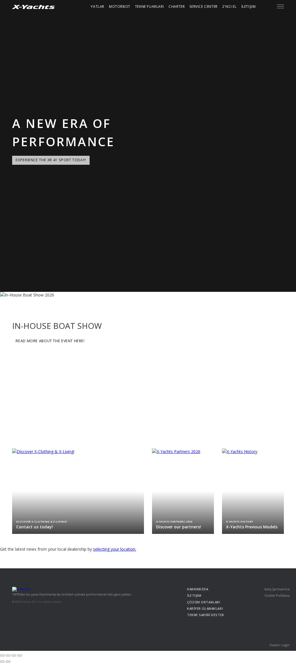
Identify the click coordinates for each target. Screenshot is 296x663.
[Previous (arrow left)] (2, 661)
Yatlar (97, 6)
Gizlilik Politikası (277, 595)
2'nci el (229, 6)
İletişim (248, 6)
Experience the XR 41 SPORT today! (51, 159)
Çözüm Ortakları (203, 602)
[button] (280, 6)
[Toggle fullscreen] (14, 655)
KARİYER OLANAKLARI (205, 608)
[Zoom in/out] (19, 655)
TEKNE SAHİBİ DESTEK (205, 615)
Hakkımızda (197, 589)
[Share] (8, 655)
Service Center (203, 6)
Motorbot (119, 6)
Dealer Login (280, 645)
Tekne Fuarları (149, 6)
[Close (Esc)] (2, 655)
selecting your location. (114, 549)
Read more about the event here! (50, 340)
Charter (177, 6)
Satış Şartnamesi (277, 589)
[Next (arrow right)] (8, 661)
